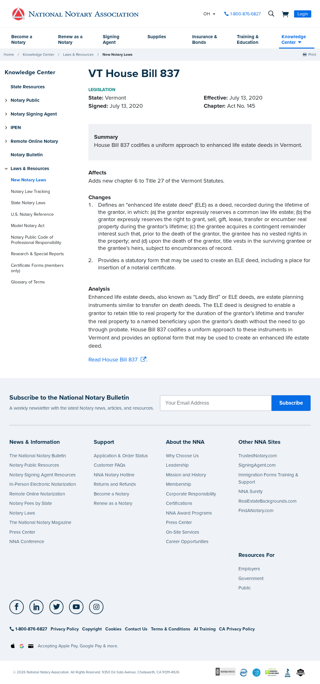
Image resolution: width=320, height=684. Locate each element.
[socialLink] (18, 607)
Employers (249, 569)
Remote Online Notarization (37, 494)
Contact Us (136, 629)
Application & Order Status (121, 456)
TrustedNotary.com (257, 456)
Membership (178, 484)
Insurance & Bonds (204, 39)
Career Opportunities (187, 541)
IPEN (16, 127)
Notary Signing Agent (34, 114)
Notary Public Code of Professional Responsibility (36, 240)
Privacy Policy (65, 629)
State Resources (28, 87)
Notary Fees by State (30, 503)
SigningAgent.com (257, 465)
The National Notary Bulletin (37, 456)
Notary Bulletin (27, 155)
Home (9, 54)
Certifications (179, 503)
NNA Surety (250, 491)
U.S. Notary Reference (32, 214)
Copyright (92, 629)
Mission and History (186, 475)
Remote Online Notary (34, 141)
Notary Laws (22, 513)
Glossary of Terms (28, 282)
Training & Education (248, 39)
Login (303, 14)
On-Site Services (182, 532)
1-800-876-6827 (245, 14)
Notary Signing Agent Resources (42, 475)
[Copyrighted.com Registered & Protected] (226, 671)
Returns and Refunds (115, 484)
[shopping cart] (283, 13)
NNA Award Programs (189, 513)
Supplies (157, 36)
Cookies (113, 629)
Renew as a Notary (70, 39)
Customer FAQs (109, 465)
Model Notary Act (27, 225)
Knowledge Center (294, 39)
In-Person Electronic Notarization (42, 484)
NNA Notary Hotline (114, 475)
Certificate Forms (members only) (37, 268)
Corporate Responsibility (191, 494)
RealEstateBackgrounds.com (267, 501)
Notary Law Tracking (30, 191)
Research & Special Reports (37, 253)
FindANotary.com (255, 510)
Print (312, 54)
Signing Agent (111, 39)
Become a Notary (21, 39)
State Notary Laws (28, 202)
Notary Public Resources (34, 465)
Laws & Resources (78, 54)
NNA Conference (26, 541)
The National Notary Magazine (40, 522)
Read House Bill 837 (113, 359)
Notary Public (25, 100)
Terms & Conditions (170, 629)
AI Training (205, 629)
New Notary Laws (117, 54)
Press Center (22, 532)
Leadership (177, 465)
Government (250, 578)
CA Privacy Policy (237, 629)
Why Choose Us (182, 456)
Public (244, 588)
